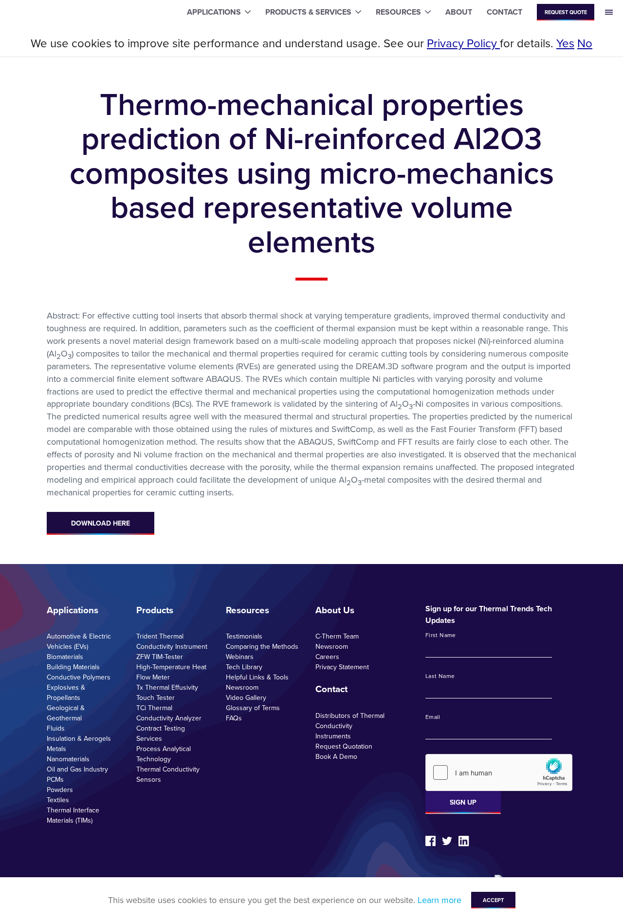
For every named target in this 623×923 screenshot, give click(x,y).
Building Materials (73, 667)
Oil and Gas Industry (77, 769)
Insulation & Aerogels (79, 738)
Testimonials (244, 636)
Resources (247, 610)
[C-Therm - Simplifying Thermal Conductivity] (47, 12)
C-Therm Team (337, 636)
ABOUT (458, 12)
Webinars (240, 656)
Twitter (447, 841)
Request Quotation (343, 746)
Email (432, 717)
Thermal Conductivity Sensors (168, 774)
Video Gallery (246, 697)
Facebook (430, 841)
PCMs (55, 779)
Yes (565, 43)
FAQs (234, 718)
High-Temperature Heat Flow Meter (171, 672)
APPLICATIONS (214, 12)
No (584, 43)
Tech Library (244, 667)
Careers (327, 656)
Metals (56, 748)
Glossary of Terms (253, 708)
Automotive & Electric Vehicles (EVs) (79, 641)
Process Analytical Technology (163, 754)
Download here (100, 523)
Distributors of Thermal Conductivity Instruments (350, 726)
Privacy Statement (342, 667)
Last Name (440, 676)
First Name (440, 635)
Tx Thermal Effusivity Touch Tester (167, 692)
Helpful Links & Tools (257, 677)
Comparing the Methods (262, 646)
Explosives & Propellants (66, 692)
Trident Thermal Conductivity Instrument (171, 641)
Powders (60, 789)
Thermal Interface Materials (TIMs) (73, 815)
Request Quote (566, 12)
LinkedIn (463, 841)
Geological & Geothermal (66, 713)
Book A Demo (336, 756)
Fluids (56, 728)
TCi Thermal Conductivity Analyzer (169, 713)
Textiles (58, 800)
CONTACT (504, 12)
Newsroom (242, 687)
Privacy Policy (463, 43)
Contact (331, 689)
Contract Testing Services (160, 733)
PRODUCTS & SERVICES (308, 12)
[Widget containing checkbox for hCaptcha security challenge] (498, 772)
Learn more (439, 900)
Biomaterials (65, 656)
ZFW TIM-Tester (159, 656)
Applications (72, 610)
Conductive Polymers (78, 677)
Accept (493, 900)
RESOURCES (398, 12)
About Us (334, 610)
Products (154, 610)
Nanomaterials (68, 759)
